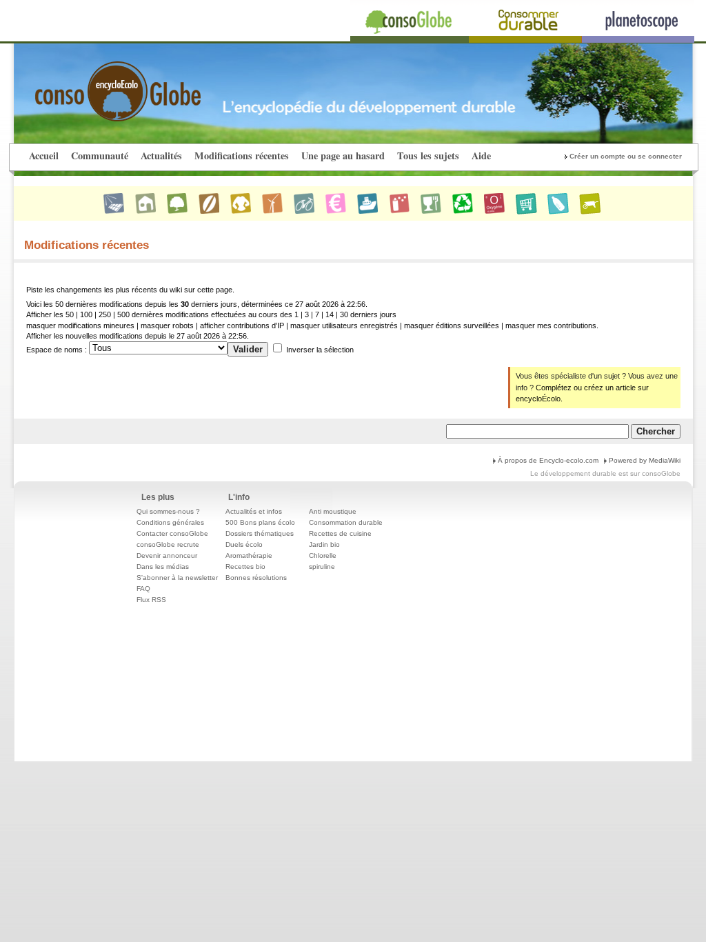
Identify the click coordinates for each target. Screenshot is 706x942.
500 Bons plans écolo (260, 522)
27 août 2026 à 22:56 (211, 336)
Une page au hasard (343, 155)
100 (86, 314)
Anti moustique (332, 511)
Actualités (161, 155)
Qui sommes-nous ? (168, 511)
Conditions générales (170, 522)
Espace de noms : (56, 349)
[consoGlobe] (85, 83)
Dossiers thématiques (259, 533)
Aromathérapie (248, 555)
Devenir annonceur (167, 555)
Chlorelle (322, 555)
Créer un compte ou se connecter (625, 156)
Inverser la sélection (320, 349)
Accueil (44, 155)
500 (123, 314)
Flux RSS (151, 599)
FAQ (143, 588)
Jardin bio (324, 544)
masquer (41, 325)
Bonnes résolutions (256, 577)
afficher (212, 325)
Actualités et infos (253, 511)
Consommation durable (346, 522)
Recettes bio (245, 566)
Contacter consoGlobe (172, 533)
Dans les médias (163, 566)
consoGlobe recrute (168, 544)
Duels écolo (244, 544)
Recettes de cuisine (340, 533)
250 (105, 314)
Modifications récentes (241, 155)
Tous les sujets (428, 155)
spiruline (322, 566)
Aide (481, 155)
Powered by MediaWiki (644, 460)
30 (344, 314)
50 (69, 314)
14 (329, 314)
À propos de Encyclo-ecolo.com (548, 460)
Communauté (99, 155)
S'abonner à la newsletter (177, 577)
